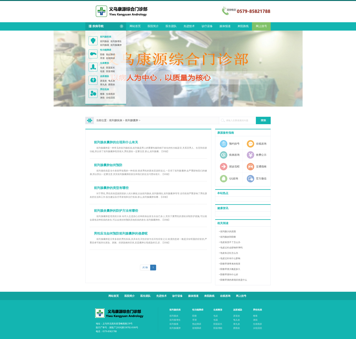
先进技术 (189, 26)
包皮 (102, 67)
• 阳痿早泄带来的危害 (229, 263)
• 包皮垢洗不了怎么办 (229, 242)
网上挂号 (261, 26)
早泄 (102, 58)
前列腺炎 (104, 41)
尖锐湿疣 (110, 97)
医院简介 (153, 26)
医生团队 (171, 26)
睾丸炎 (103, 84)
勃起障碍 (110, 54)
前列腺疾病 (105, 36)
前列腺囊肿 (116, 45)
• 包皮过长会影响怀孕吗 (231, 247)
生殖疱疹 (110, 94)
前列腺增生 (116, 41)
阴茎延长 (110, 67)
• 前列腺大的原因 (227, 231)
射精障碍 (110, 58)
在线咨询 (225, 296)
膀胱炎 (111, 84)
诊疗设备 (207, 26)
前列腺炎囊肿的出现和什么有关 (116, 142)
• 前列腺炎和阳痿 (227, 237)
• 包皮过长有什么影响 (229, 258)
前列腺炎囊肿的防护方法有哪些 (116, 210)
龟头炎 (111, 81)
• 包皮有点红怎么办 (228, 253)
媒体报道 (225, 26)
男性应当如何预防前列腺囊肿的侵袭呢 (121, 233)
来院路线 (243, 26)
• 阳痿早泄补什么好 (228, 274)
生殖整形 (104, 63)
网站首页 (135, 26)
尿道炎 (103, 81)
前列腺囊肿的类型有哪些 (111, 188)
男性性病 (104, 89)
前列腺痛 (104, 45)
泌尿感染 (104, 76)
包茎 (102, 71)
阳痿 (102, 54)
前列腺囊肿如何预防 (108, 165)
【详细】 (164, 151)
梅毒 (102, 94)
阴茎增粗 (110, 71)
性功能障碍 (105, 50)
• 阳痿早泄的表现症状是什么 (233, 280)
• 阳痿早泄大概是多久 (229, 269)
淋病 (102, 97)
